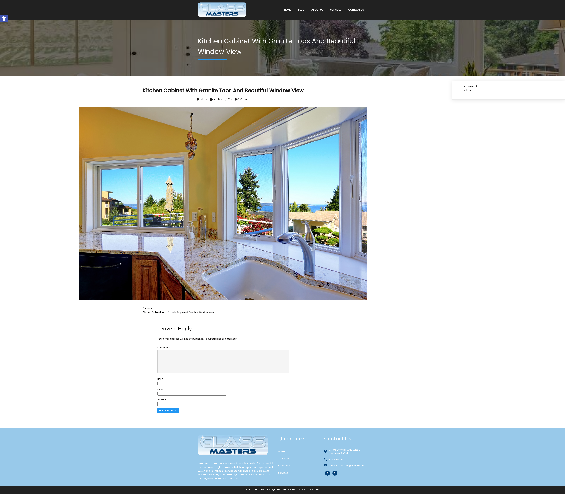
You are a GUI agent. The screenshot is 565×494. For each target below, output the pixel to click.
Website (161, 399)
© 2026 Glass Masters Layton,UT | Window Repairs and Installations (282, 489)
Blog (468, 90)
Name (161, 379)
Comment (163, 347)
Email (161, 389)
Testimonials (473, 86)
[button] (4, 18)
